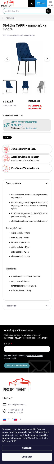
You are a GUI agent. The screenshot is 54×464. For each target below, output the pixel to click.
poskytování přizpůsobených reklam (31, 435)
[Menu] (50, 3)
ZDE (14, 441)
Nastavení (27, 448)
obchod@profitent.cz (17, 404)
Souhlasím (27, 456)
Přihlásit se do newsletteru (17, 366)
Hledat (48, 11)
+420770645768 (15, 411)
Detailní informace (11, 115)
